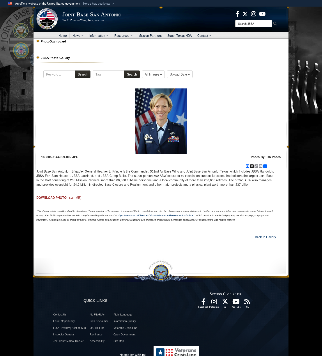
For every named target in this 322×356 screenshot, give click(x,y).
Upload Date (179, 74)
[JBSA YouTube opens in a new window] (262, 13)
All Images (152, 74)
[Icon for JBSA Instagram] (214, 303)
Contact (202, 35)
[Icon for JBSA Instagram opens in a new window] (253, 13)
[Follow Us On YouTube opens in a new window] (236, 303)
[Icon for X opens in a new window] (245, 13)
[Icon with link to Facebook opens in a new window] (237, 13)
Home (62, 35)
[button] (99, 3)
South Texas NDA (179, 35)
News (76, 35)
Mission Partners (150, 35)
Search (83, 74)
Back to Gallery (265, 237)
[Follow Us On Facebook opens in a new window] (203, 303)
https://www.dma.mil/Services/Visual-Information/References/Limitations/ (156, 215)
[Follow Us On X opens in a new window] (225, 303)
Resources (121, 35)
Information (97, 35)
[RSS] (247, 303)
